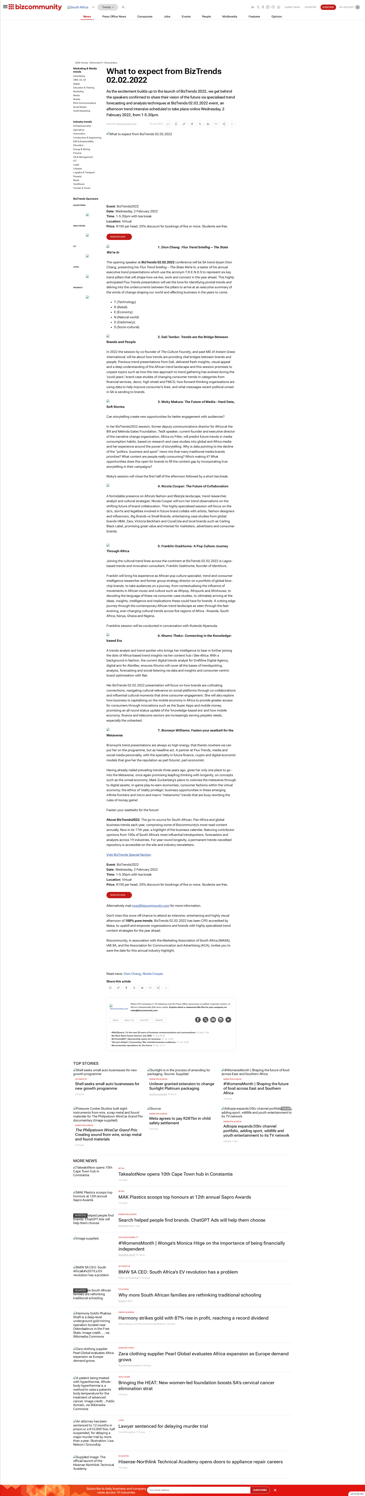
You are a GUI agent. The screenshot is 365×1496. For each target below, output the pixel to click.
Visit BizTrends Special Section (128, 855)
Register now (117, 237)
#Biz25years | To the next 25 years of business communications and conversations (154, 1032)
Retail (76, 180)
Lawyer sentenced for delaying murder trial (163, 1426)
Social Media (79, 107)
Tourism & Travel (81, 188)
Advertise (310, 7)
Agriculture (78, 130)
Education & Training (83, 87)
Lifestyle (77, 168)
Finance (77, 153)
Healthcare (79, 184)
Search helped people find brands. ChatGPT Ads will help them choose (191, 1220)
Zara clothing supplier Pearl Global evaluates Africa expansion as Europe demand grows (203, 1356)
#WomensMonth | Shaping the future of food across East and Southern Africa (256, 1088)
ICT (75, 161)
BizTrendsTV (96, 62)
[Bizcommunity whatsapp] (278, 7)
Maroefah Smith (126, 1255)
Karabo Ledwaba (158, 1094)
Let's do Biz (357, 1494)
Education (78, 145)
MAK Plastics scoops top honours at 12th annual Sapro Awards (184, 1197)
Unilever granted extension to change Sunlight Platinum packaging (181, 1086)
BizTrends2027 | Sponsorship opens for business (136, 1039)
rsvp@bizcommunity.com (151, 906)
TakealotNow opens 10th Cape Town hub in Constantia (175, 1174)
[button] (124, 7)
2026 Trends (81, 62)
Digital (76, 84)
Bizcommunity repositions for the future (132, 1045)
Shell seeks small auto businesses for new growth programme (107, 1086)
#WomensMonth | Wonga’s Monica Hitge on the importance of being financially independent (201, 1246)
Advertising (79, 76)
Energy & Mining (81, 149)
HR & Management (83, 157)
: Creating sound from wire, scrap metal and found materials (108, 1134)
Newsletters (110, 62)
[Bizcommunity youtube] (273, 7)
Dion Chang (132, 974)
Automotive (79, 133)
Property (77, 176)
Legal (76, 164)
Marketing (78, 91)
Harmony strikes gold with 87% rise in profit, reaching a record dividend (193, 1318)
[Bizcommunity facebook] (262, 7)
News (115, 1020)
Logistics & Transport (84, 172)
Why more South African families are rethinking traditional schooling (189, 1295)
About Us (129, 1020)
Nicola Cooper (153, 974)
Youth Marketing (81, 111)
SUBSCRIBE (260, 1490)
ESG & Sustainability (83, 141)
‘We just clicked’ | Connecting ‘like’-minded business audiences (144, 1042)
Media (76, 95)
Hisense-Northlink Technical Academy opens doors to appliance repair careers (200, 1461)
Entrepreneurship (82, 126)
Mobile (76, 99)
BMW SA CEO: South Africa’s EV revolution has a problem (178, 1272)
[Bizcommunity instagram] (267, 7)
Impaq (121, 1301)
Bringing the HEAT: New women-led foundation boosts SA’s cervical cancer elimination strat (196, 1385)
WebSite (159, 1020)
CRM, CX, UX (79, 80)
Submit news (292, 7)
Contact (144, 1020)
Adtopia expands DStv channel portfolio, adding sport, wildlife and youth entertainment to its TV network (256, 1131)
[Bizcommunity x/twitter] (258, 7)
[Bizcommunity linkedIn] (252, 7)
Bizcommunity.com (126, 123)
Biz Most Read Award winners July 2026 (132, 1036)
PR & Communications (84, 103)
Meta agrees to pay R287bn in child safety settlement (180, 1120)
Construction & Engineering (87, 137)
